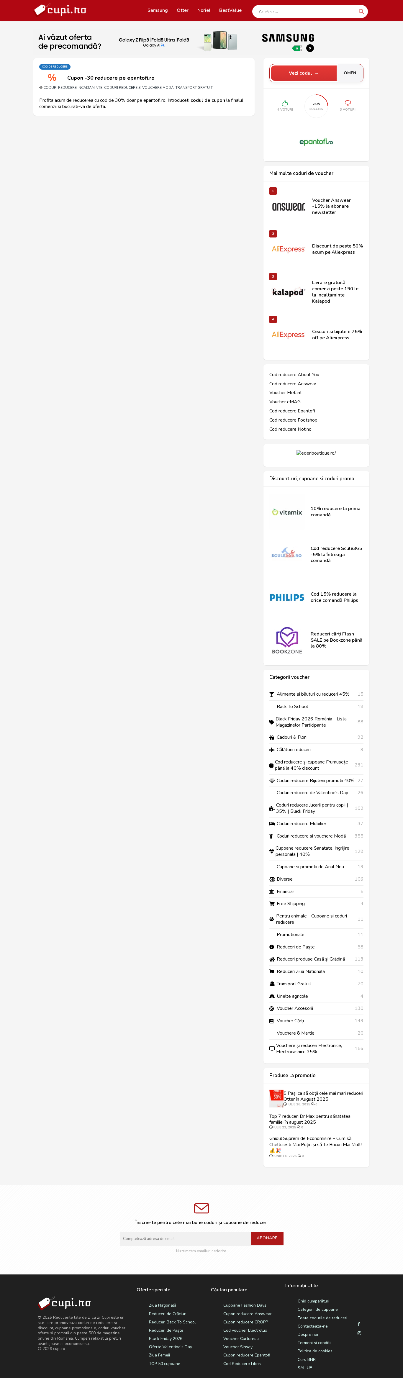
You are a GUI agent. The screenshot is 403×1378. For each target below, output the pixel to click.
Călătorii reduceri (294, 750)
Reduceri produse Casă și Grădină (311, 959)
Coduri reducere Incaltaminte (72, 87)
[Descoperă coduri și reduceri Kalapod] (288, 292)
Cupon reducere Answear (247, 1314)
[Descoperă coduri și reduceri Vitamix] (287, 512)
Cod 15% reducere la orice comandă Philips (334, 597)
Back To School (292, 707)
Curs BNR (307, 1359)
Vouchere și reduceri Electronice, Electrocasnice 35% (309, 1049)
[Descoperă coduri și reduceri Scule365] (287, 554)
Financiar (285, 892)
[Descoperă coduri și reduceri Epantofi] (316, 142)
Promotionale (290, 935)
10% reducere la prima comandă (336, 512)
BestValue (230, 10)
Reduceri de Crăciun (167, 1314)
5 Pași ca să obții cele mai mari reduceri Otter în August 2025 (323, 1096)
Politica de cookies (315, 1351)
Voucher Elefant (285, 393)
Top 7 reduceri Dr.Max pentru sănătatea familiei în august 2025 (309, 1119)
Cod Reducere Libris (242, 1363)
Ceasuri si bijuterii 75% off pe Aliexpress (337, 335)
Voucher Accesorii (295, 1008)
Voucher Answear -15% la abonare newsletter (331, 206)
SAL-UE (305, 1368)
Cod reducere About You (294, 375)
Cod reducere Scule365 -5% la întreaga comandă (336, 554)
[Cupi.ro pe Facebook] (359, 1324)
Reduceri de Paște (296, 947)
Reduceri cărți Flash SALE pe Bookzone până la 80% (337, 640)
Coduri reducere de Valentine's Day (312, 793)
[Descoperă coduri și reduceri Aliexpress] (288, 249)
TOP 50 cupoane (164, 1363)
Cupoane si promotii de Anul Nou (310, 867)
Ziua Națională (162, 1305)
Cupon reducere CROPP (245, 1322)
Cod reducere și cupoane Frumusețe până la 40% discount (311, 765)
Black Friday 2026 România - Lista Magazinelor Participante (311, 722)
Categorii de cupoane (318, 1309)
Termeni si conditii (314, 1343)
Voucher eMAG (285, 402)
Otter (183, 10)
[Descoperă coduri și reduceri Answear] (288, 206)
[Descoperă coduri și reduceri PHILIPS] (287, 597)
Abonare (267, 1238)
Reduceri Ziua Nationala (301, 972)
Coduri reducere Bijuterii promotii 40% (316, 781)
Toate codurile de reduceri (322, 1318)
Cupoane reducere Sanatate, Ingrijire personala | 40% (312, 851)
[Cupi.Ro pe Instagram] (359, 1333)
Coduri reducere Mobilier (301, 824)
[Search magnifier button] (361, 11)
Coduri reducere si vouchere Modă (139, 87)
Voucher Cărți (290, 1021)
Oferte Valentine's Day (170, 1347)
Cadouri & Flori (292, 737)
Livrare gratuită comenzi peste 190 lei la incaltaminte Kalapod (336, 292)
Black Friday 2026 (165, 1338)
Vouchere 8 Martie (295, 1033)
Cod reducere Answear (292, 384)
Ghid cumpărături (313, 1301)
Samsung (158, 10)
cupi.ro (59, 1348)
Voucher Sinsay (238, 1347)
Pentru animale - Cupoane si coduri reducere (311, 919)
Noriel (203, 10)
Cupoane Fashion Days (244, 1305)
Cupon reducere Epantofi (246, 1355)
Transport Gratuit (194, 87)
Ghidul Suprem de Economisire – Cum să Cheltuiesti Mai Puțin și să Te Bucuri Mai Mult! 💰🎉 (315, 1145)
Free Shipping (291, 904)
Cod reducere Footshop (293, 420)
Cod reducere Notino (290, 429)
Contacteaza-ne (313, 1326)
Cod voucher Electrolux (245, 1330)
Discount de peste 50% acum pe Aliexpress (337, 249)
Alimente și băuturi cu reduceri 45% (313, 694)
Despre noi (308, 1334)
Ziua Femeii (159, 1355)
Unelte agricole (292, 996)
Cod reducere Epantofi (292, 411)
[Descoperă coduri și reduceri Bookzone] (287, 640)
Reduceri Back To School (172, 1322)
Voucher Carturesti (241, 1338)
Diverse (285, 879)
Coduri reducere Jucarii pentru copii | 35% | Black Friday (312, 808)
